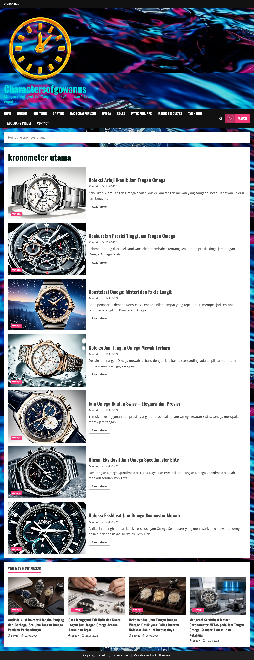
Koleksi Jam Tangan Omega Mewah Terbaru (47, 360)
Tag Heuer (195, 113)
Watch (242, 118)
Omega (106, 113)
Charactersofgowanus (45, 88)
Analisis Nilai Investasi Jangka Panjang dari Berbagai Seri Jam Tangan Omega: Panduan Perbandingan (36, 624)
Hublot (22, 113)
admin (95, 186)
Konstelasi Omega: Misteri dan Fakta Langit (47, 305)
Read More (101, 207)
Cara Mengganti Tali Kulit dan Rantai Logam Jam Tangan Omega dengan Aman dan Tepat (94, 624)
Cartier (58, 113)
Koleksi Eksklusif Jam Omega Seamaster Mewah (47, 528)
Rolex (121, 113)
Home (7, 113)
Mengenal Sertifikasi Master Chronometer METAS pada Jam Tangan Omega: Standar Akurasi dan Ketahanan (217, 627)
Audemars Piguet (19, 123)
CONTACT (43, 123)
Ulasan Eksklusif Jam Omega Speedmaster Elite (47, 472)
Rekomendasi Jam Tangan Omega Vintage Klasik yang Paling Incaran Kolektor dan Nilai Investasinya (154, 624)
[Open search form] (220, 118)
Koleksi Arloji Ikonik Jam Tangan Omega (47, 193)
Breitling (40, 113)
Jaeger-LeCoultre (170, 113)
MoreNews (141, 655)
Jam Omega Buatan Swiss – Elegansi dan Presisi (47, 416)
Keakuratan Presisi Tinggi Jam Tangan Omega (47, 249)
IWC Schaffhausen (83, 113)
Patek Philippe (141, 113)
